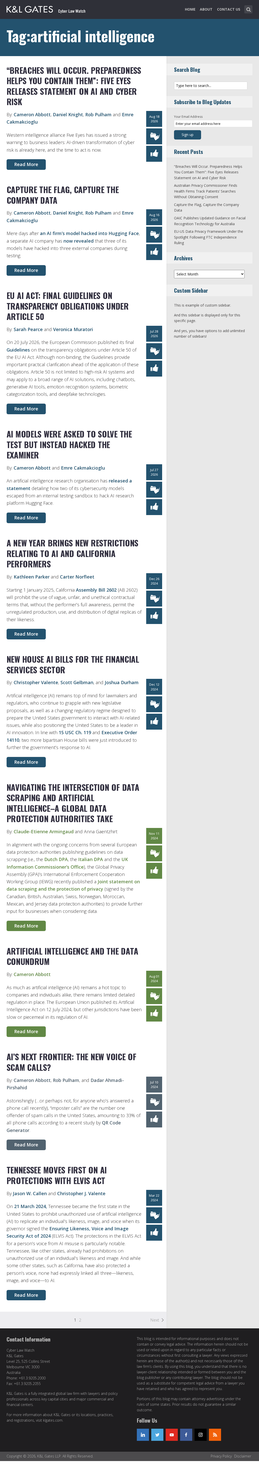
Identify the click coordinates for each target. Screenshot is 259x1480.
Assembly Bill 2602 (97, 590)
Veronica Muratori (73, 329)
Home (190, 9)
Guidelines (18, 350)
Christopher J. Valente (81, 1193)
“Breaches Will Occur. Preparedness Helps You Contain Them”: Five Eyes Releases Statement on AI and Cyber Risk (74, 86)
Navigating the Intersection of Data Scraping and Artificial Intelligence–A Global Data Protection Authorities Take (73, 803)
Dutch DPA (56, 859)
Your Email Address (188, 116)
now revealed (78, 241)
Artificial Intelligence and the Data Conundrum (72, 956)
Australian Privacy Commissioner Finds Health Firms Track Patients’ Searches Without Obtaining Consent (205, 191)
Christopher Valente (36, 682)
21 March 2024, (30, 1206)
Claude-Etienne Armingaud (44, 831)
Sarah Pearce (27, 329)
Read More (26, 164)
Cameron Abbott (32, 114)
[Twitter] (157, 1435)
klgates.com (52, 1420)
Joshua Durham (122, 682)
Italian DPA (90, 859)
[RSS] (215, 1435)
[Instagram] (201, 1435)
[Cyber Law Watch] (50, 8)
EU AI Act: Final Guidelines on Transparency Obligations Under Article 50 (68, 305)
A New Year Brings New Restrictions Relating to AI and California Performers (73, 553)
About (206, 9)
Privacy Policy (221, 1456)
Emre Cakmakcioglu (83, 468)
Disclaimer (242, 1456)
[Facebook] (186, 1435)
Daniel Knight (68, 114)
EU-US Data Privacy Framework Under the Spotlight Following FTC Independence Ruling (208, 237)
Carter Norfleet (77, 577)
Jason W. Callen (30, 1193)
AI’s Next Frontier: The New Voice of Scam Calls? (71, 1062)
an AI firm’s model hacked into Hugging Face (89, 233)
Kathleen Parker (32, 577)
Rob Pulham (98, 114)
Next (154, 1320)
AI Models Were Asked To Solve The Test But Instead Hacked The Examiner (69, 444)
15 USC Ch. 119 (75, 732)
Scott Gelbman (76, 682)
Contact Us (228, 9)
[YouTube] (172, 1435)
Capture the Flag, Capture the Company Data (63, 194)
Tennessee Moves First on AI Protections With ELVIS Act (57, 1175)
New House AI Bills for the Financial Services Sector (73, 664)
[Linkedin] (143, 1435)
